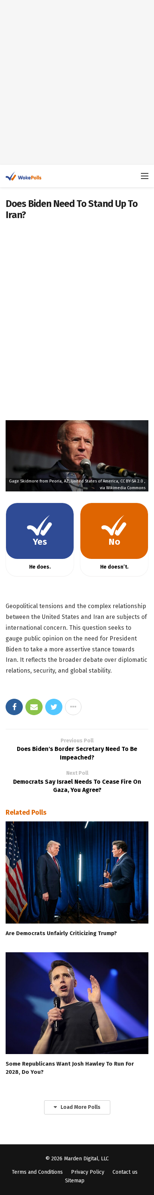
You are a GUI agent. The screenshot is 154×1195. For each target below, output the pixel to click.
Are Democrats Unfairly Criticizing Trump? (61, 933)
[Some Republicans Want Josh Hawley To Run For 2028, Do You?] (77, 1003)
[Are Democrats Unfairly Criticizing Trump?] (77, 872)
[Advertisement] (77, 82)
